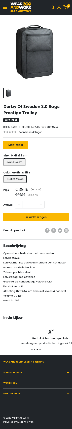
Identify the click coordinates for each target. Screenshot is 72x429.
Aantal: (8, 204)
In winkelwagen (36, 217)
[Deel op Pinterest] (53, 230)
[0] (66, 7)
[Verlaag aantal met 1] (18, 204)
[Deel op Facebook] (47, 230)
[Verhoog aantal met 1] (40, 204)
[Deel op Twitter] (60, 230)
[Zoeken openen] (52, 7)
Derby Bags (10, 127)
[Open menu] (5, 7)
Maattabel (15, 145)
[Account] (59, 7)
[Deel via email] (66, 230)
